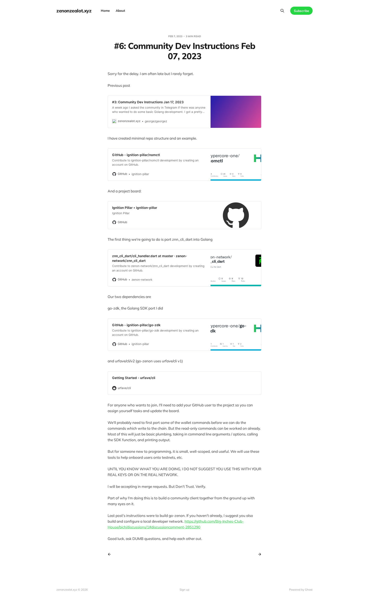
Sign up (184, 589)
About (120, 11)
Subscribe (301, 11)
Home (105, 11)
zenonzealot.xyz (73, 10)
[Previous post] (111, 554)
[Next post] (258, 554)
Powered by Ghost (301, 589)
